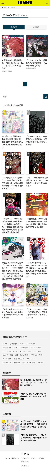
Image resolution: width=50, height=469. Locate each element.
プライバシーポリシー (29, 458)
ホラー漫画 (37, 351)
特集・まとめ (7, 362)
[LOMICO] (25, 3)
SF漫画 (5, 344)
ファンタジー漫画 (25, 351)
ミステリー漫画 (8, 355)
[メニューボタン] (3, 3)
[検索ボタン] (47, 3)
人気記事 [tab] (36, 27)
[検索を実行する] (45, 96)
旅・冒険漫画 (7, 359)
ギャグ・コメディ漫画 (21, 347)
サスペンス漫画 (36, 347)
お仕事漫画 (13, 344)
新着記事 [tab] (14, 27)
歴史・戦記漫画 (19, 359)
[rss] (28, 454)
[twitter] (25, 454)
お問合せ (42, 458)
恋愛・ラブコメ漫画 (21, 355)
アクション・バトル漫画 (27, 344)
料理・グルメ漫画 (36, 355)
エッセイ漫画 (7, 347)
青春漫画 (40, 362)
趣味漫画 (17, 362)
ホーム (7, 458)
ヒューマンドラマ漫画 (10, 351)
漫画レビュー (31, 359)
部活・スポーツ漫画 (28, 362)
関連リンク (25, 461)
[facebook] (22, 454)
